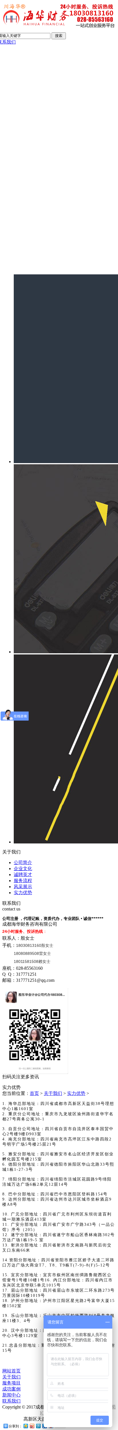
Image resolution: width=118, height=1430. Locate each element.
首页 (34, 1093)
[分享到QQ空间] (25, 1425)
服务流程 (23, 880)
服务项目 (11, 1382)
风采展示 (23, 886)
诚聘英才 (23, 874)
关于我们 (53, 1093)
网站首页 (11, 1370)
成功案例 (11, 1388)
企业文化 (23, 868)
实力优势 (23, 892)
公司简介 (23, 862)
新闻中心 (11, 1394)
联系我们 (11, 1400)
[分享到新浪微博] (32, 1425)
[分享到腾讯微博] (38, 1425)
